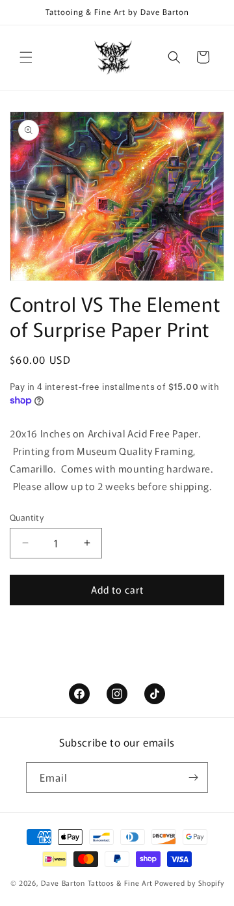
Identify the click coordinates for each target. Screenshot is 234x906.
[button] (26, 57)
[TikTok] (154, 693)
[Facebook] (79, 693)
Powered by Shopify (189, 882)
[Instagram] (117, 693)
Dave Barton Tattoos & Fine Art (97, 882)
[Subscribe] (193, 777)
